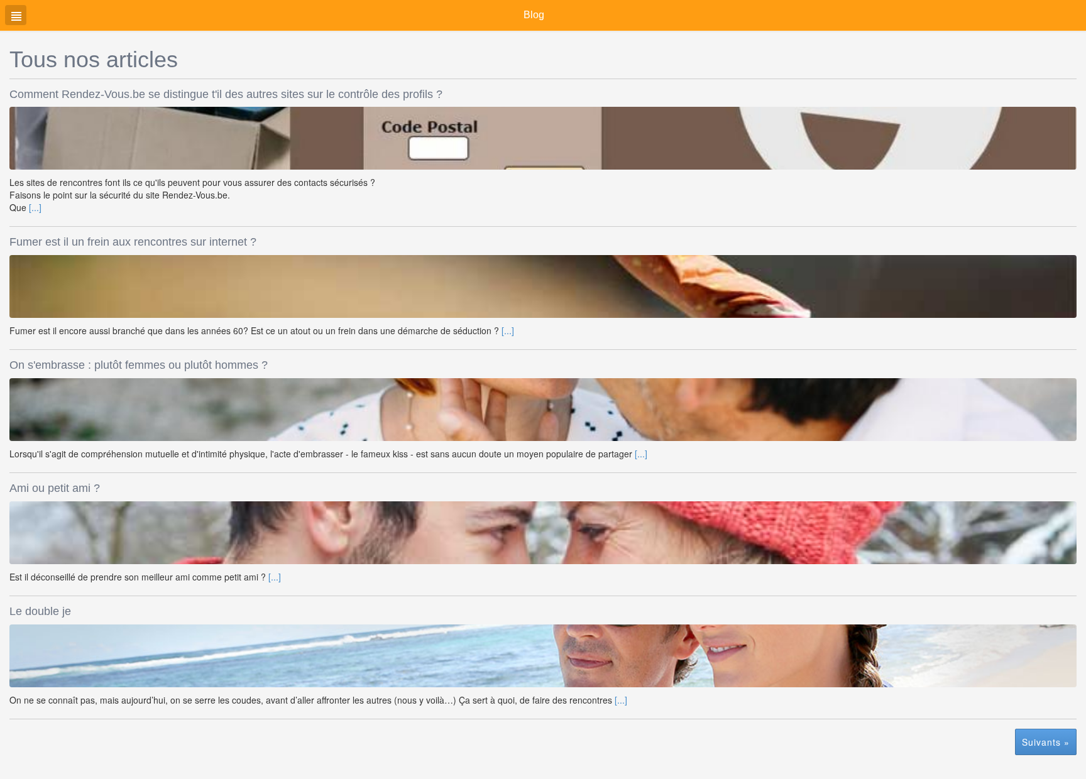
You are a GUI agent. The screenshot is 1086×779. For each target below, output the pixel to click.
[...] (35, 207)
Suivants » (1046, 742)
